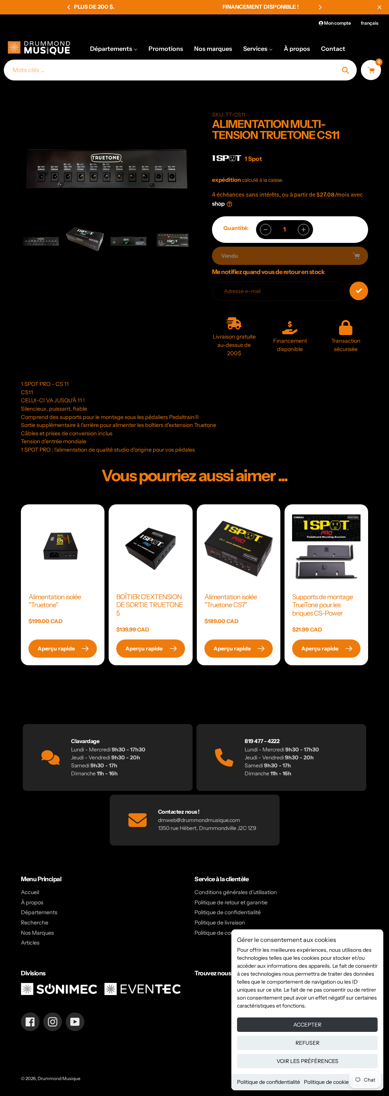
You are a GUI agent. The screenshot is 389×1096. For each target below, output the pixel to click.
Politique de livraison (219, 922)
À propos (32, 902)
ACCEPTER (307, 1024)
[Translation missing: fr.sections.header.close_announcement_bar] (379, 7)
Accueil (30, 892)
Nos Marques (37, 932)
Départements (39, 912)
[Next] (320, 7)
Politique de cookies (327, 1082)
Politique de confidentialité (268, 1082)
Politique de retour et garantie (230, 902)
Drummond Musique (59, 1078)
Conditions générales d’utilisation (235, 892)
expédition (227, 179)
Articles (30, 942)
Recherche (34, 922)
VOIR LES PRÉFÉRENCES (307, 1061)
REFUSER (307, 1042)
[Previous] (69, 7)
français (369, 23)
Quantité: (235, 228)
